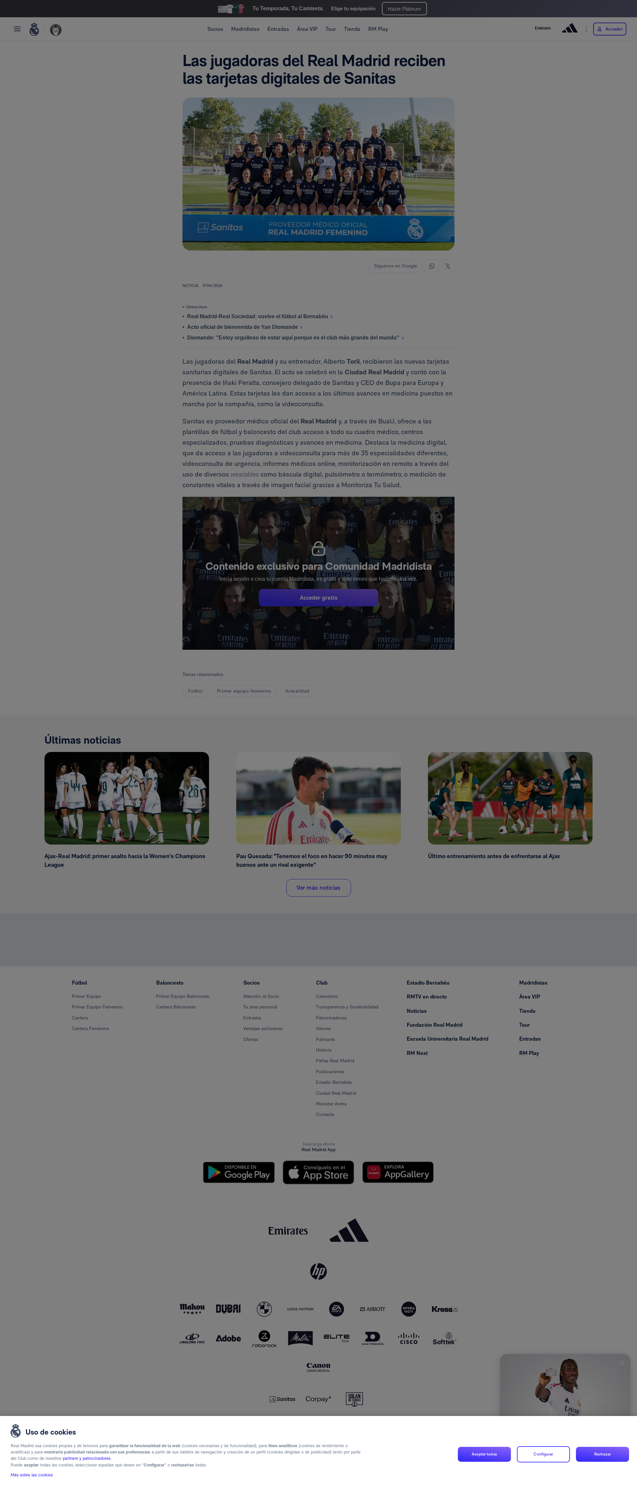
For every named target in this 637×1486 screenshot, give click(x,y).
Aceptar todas (484, 1454)
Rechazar (602, 1454)
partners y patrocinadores (86, 1458)
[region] (318, 1451)
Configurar (543, 1454)
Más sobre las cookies (32, 1474)
